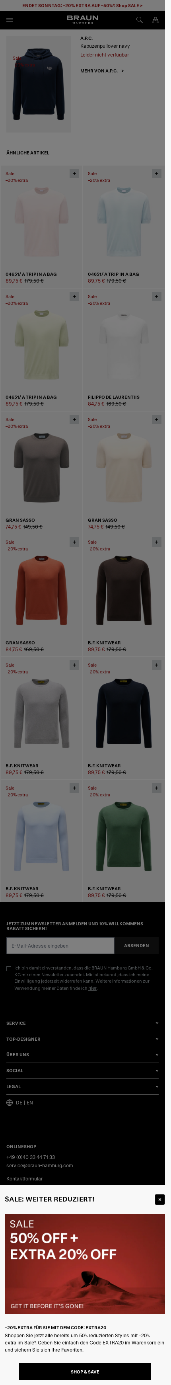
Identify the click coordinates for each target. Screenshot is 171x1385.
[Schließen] (160, 1199)
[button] (82, 692)
